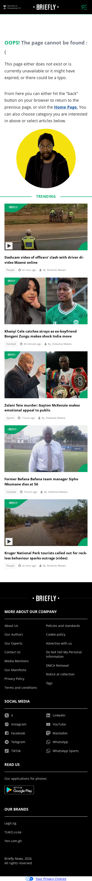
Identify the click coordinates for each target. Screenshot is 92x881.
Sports (10, 417)
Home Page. (66, 107)
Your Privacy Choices (51, 879)
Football (11, 344)
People (10, 270)
